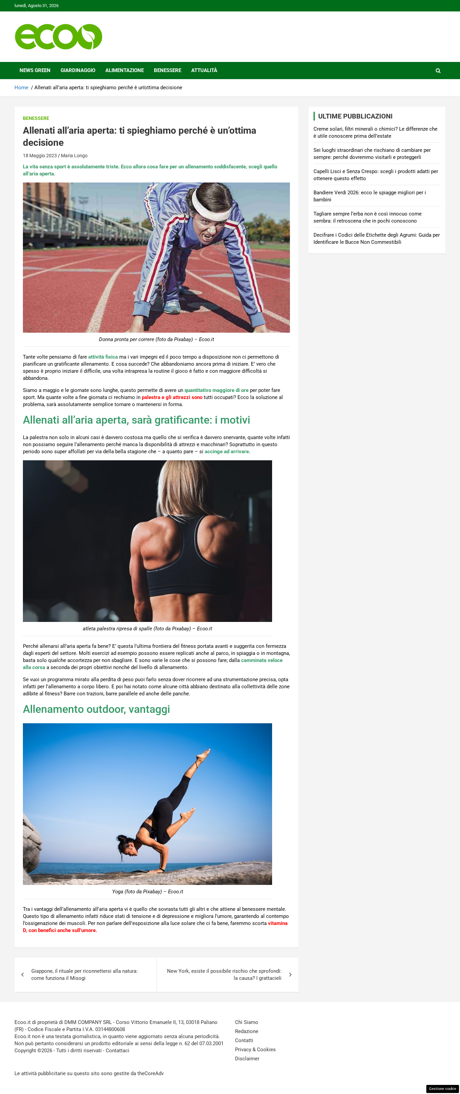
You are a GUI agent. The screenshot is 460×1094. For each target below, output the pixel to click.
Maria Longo (74, 155)
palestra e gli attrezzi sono (172, 397)
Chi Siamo (246, 1022)
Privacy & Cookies (255, 1050)
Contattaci (117, 1051)
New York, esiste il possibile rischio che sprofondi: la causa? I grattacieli (224, 974)
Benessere (167, 70)
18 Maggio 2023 (40, 155)
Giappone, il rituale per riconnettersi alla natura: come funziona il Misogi (84, 974)
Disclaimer (247, 1059)
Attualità (204, 70)
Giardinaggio (78, 70)
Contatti (244, 1040)
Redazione (246, 1031)
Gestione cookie (442, 1089)
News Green (35, 70)
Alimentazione (124, 70)
